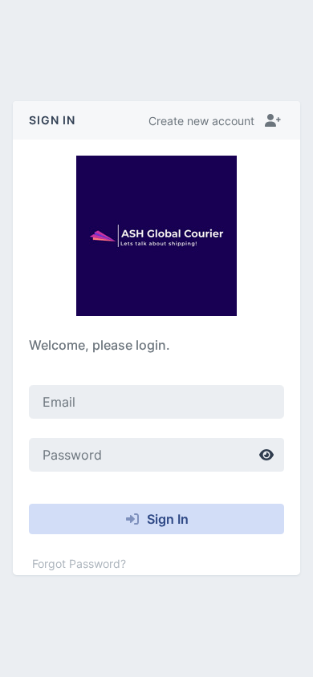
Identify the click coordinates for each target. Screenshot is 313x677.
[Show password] (266, 455)
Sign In (166, 519)
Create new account (201, 121)
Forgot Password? (79, 563)
